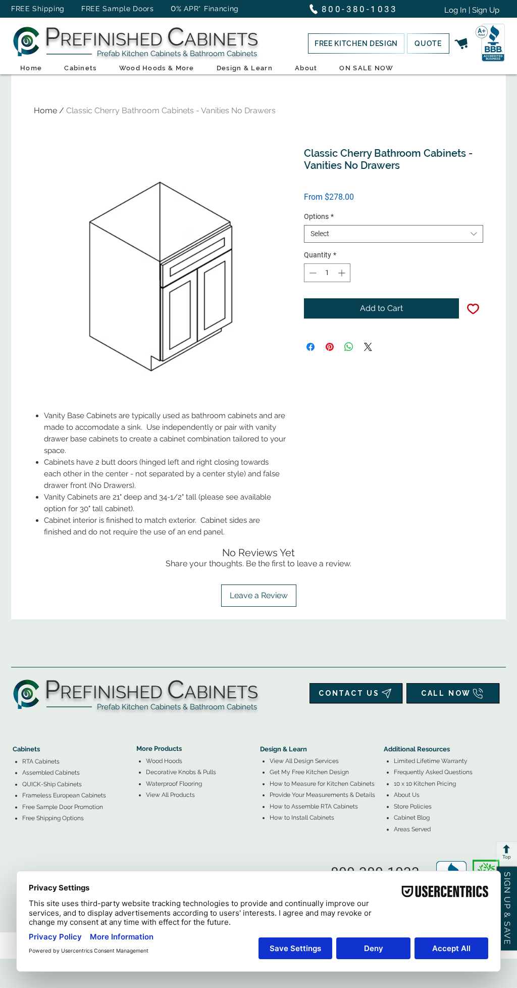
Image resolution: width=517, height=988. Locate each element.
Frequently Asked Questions (433, 772)
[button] (356, 43)
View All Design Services (304, 761)
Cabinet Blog (412, 817)
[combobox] (393, 234)
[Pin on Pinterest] (330, 347)
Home (45, 110)
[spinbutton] (327, 273)
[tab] (19, 721)
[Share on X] (368, 347)
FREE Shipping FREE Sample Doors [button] (87, 9)
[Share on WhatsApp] (349, 347)
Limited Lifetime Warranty (431, 761)
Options (319, 216)
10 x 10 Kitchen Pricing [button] (425, 783)
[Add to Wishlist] (473, 308)
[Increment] (342, 273)
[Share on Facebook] (310, 347)
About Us (407, 794)
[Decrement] (311, 273)
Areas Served (412, 829)
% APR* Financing (207, 9)
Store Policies (413, 806)
